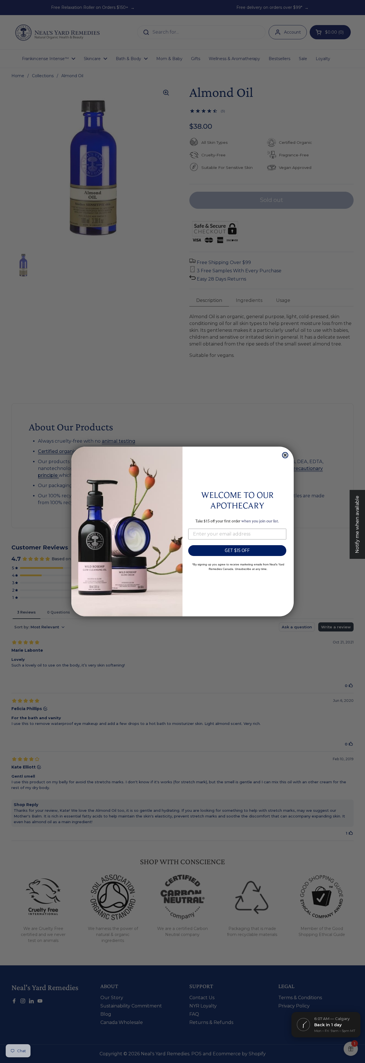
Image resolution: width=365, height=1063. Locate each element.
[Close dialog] (285, 455)
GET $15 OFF (237, 550)
